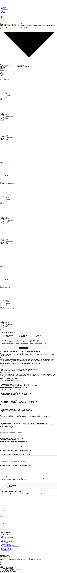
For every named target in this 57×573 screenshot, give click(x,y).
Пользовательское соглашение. (12, 559)
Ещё (1, 16)
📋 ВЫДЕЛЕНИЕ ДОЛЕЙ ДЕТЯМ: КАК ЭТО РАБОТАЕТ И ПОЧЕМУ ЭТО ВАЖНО (15, 454)
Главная (1, 23)
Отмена (2, 572)
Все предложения (23, 347)
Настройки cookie (38, 559)
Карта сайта (33, 559)
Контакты (18, 559)
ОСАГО (3, 12)
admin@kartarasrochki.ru (7, 555)
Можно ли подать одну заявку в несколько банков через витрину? (11, 437)
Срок (1, 67)
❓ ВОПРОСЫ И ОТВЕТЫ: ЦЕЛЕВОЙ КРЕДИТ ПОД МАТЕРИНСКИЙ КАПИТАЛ (15, 465)
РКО (3, 13)
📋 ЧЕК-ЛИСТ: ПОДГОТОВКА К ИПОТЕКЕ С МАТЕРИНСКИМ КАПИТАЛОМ (15, 472)
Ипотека (3, 8)
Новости (3, 14)
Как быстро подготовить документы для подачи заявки (9, 426)
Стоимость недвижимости (4, 65)
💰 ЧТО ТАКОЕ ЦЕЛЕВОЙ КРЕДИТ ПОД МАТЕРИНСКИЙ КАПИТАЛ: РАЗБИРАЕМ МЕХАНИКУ (18, 446)
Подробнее (2, 99)
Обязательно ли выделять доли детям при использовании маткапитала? (12, 438)
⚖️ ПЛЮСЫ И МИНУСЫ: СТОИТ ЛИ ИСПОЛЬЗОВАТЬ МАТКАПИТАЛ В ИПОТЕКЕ (16, 469)
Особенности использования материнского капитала (9, 427)
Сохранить (5, 572)
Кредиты (3, 6)
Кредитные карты (5, 10)
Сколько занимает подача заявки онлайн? (7, 436)
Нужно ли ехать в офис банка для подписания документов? (10, 439)
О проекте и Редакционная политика (25, 559)
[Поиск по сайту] (1, 17)
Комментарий (2, 523)
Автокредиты (4, 7)
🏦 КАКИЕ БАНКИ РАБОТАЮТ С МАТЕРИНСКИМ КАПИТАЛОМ (13, 461)
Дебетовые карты (4, 11)
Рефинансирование (5, 9)
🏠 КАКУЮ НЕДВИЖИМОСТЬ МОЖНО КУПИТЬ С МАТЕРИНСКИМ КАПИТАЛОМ (16, 450)
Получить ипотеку (8, 343)
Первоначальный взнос (3, 66)
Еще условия (2, 68)
